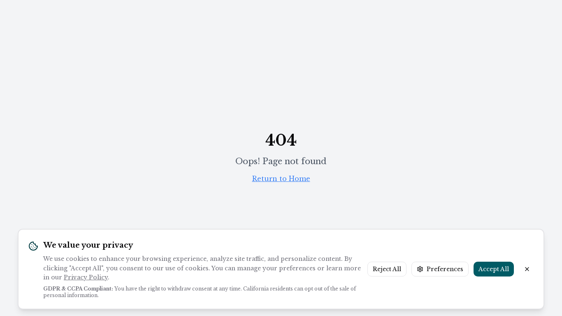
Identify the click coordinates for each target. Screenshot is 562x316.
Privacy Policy (86, 277)
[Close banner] (527, 269)
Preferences (445, 269)
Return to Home (281, 178)
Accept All (493, 269)
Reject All (387, 269)
